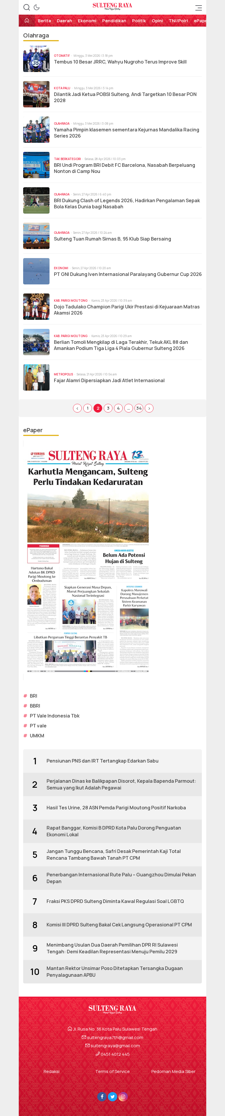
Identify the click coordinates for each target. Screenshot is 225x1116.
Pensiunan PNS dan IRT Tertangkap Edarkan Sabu (102, 761)
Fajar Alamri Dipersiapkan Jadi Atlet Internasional (109, 380)
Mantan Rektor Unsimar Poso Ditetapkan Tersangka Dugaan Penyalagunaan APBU (115, 971)
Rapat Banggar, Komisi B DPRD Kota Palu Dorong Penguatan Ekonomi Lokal (114, 831)
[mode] (36, 7)
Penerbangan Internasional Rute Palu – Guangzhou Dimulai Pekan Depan (121, 877)
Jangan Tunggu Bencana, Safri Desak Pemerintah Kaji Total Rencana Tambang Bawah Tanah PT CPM (114, 854)
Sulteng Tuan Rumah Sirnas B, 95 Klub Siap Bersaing (112, 239)
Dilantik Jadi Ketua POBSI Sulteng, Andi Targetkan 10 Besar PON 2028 (125, 97)
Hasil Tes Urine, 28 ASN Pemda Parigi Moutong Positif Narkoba (116, 807)
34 (139, 408)
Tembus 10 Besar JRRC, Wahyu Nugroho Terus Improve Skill (120, 62)
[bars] (197, 7)
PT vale (38, 725)
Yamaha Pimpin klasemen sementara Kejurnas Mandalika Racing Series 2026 (126, 133)
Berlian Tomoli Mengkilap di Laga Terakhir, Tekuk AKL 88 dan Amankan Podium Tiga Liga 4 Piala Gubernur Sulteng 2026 (121, 345)
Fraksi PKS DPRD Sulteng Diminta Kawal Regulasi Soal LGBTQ (115, 901)
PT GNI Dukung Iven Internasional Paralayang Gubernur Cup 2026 (128, 274)
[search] (26, 7)
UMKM (37, 735)
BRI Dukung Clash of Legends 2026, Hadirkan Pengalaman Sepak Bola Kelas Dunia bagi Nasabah (127, 204)
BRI (33, 696)
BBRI (35, 706)
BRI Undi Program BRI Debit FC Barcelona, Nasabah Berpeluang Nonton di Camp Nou (124, 168)
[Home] (27, 21)
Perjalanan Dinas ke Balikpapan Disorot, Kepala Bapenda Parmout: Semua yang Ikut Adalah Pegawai (121, 784)
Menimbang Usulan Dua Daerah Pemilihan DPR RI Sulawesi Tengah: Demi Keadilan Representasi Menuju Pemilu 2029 (112, 948)
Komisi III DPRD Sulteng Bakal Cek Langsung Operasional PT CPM (119, 924)
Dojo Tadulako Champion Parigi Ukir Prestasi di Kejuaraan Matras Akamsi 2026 (127, 310)
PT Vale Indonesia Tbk (54, 715)
